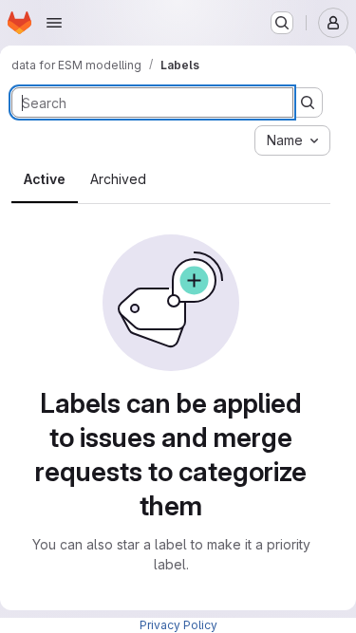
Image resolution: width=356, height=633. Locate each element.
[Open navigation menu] (54, 23)
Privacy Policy (178, 625)
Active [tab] (45, 179)
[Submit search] (307, 102)
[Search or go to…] (282, 22)
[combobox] (292, 140)
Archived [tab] (118, 179)
